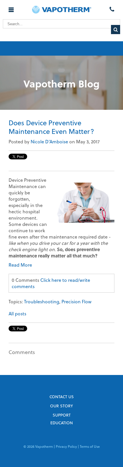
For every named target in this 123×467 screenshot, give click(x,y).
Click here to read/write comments (51, 283)
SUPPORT (62, 415)
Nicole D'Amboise (49, 141)
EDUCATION (61, 423)
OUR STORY (61, 406)
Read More (20, 264)
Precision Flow (76, 301)
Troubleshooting (41, 301)
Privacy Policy (66, 446)
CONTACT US (61, 397)
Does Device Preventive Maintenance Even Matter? (51, 127)
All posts (17, 313)
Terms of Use (90, 446)
